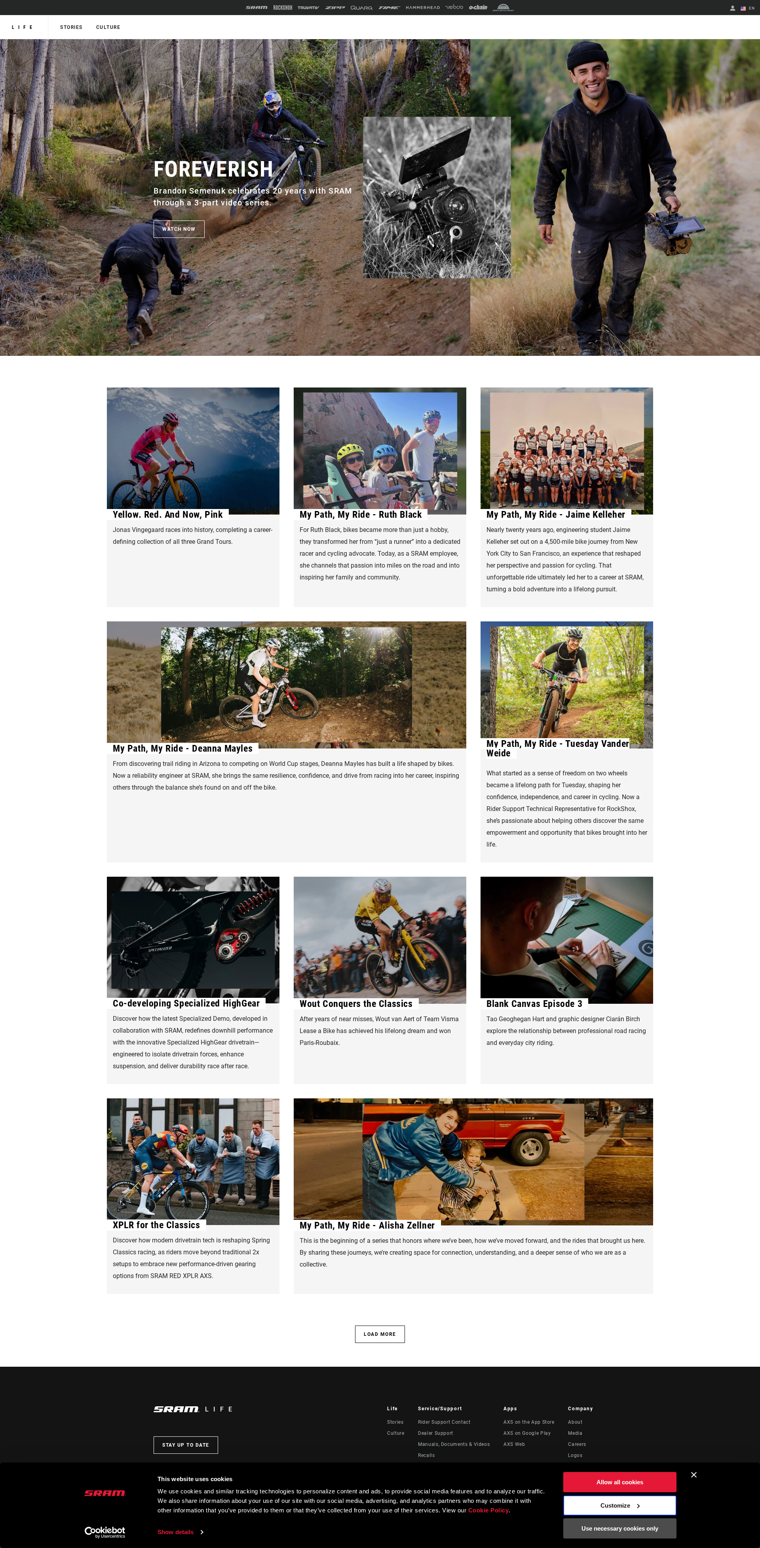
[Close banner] (694, 1475)
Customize (615, 1505)
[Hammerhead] (423, 7)
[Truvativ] (308, 7)
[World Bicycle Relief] (503, 7)
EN (751, 8)
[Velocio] (454, 7)
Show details (176, 1532)
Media (575, 1433)
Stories (71, 27)
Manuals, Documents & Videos (454, 1444)
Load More (380, 1334)
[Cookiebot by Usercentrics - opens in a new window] (105, 1533)
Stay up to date (185, 1445)
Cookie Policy (488, 1510)
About (575, 1422)
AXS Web (514, 1444)
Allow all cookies (620, 1482)
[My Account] (733, 9)
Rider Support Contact (444, 1422)
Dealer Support (435, 1433)
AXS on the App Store (529, 1422)
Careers (577, 1444)
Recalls (426, 1455)
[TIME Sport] (389, 8)
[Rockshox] (283, 7)
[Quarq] (362, 8)
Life (24, 27)
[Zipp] (335, 8)
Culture (108, 27)
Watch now (179, 229)
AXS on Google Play (527, 1433)
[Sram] (257, 7)
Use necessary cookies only (619, 1528)
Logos (575, 1455)
